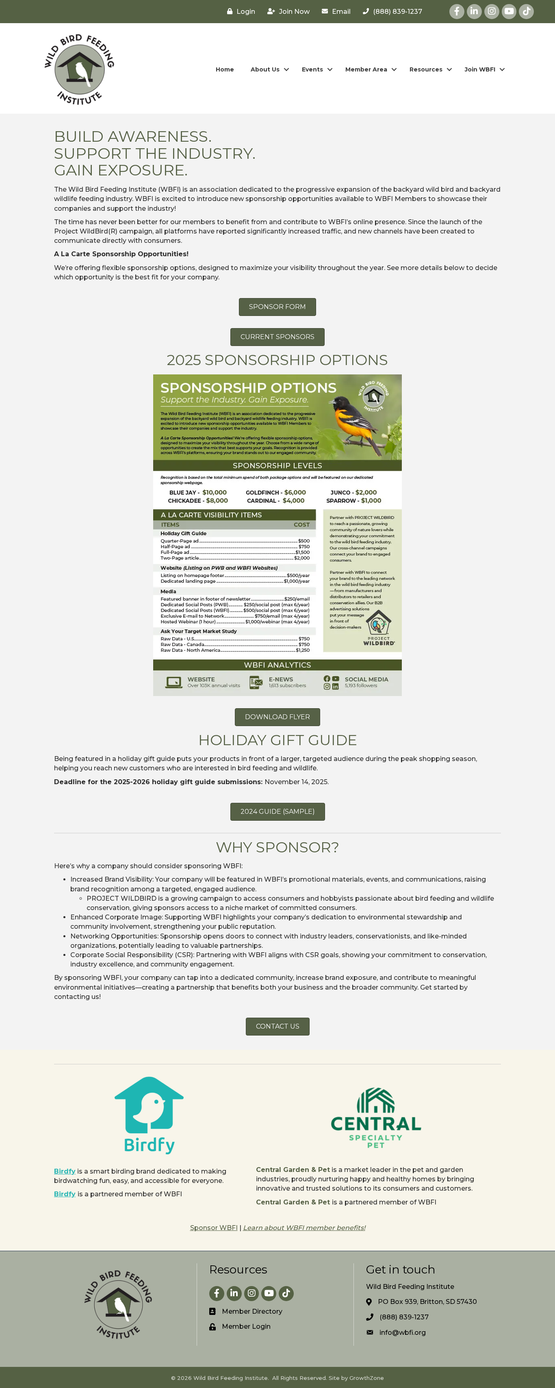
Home (225, 69)
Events (312, 69)
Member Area (366, 69)
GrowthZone (366, 1378)
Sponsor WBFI (214, 1228)
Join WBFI (480, 69)
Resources (426, 69)
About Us (265, 69)
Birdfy (65, 1171)
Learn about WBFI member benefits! (304, 1228)
